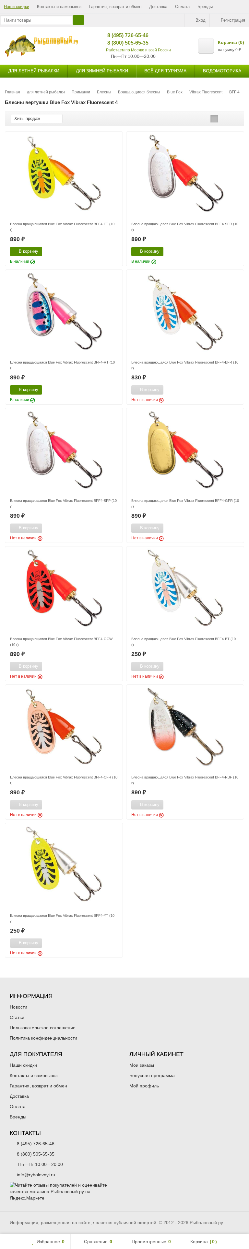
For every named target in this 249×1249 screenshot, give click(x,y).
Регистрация (233, 20)
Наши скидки (16, 6)
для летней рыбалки (33, 70)
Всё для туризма (165, 70)
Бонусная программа (152, 1075)
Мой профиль (144, 1085)
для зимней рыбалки (102, 70)
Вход (201, 20)
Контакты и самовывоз (59, 6)
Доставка (158, 6)
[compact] (234, 118)
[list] (224, 118)
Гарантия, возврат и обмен (115, 6)
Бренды (205, 6)
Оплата (182, 6)
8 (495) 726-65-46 (122, 35)
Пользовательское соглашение (43, 1027)
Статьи (17, 1017)
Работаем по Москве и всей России (138, 50)
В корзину (28, 251)
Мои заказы (141, 1065)
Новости (18, 1007)
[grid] (214, 118)
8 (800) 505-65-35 (122, 43)
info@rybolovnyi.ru (36, 1174)
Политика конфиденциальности (43, 1038)
